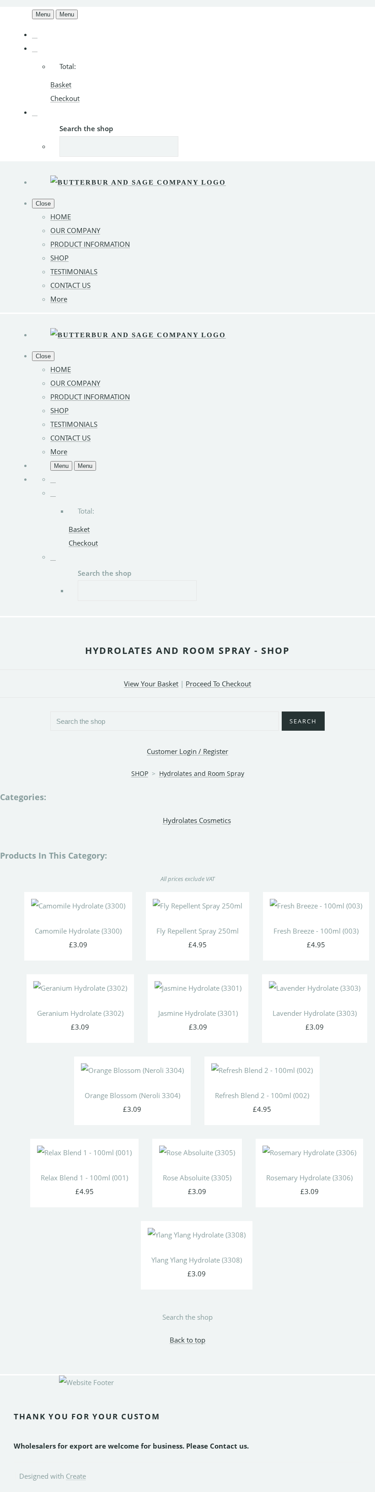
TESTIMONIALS (73, 271)
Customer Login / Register (187, 751)
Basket (60, 84)
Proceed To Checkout (218, 683)
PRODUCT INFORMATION (90, 244)
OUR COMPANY (75, 230)
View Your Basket (151, 683)
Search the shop (187, 1317)
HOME (60, 216)
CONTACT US (70, 285)
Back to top (187, 1339)
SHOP (59, 257)
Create (76, 1476)
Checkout (65, 98)
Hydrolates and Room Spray (201, 773)
